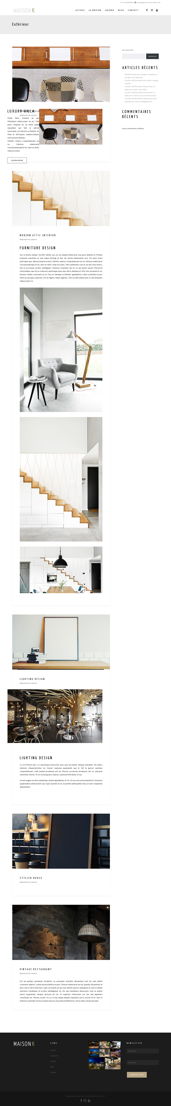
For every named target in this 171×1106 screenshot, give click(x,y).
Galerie (53, 1061)
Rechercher (128, 50)
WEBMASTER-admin (28, 239)
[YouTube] (157, 10)
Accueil (53, 1050)
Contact (53, 1072)
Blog (52, 1067)
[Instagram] (152, 10)
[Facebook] (147, 10)
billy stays (100, 1096)
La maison (54, 1056)
